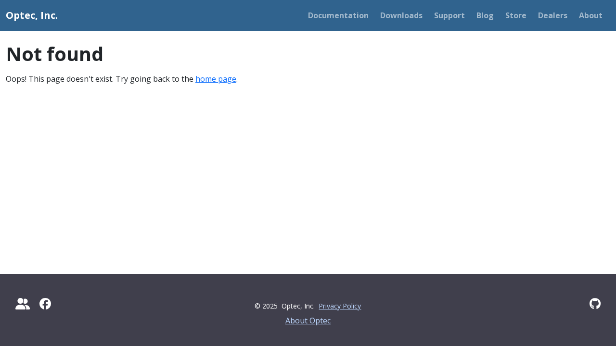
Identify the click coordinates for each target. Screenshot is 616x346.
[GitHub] (595, 303)
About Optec (308, 320)
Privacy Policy (340, 305)
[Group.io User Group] (22, 303)
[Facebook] (45, 303)
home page (215, 79)
